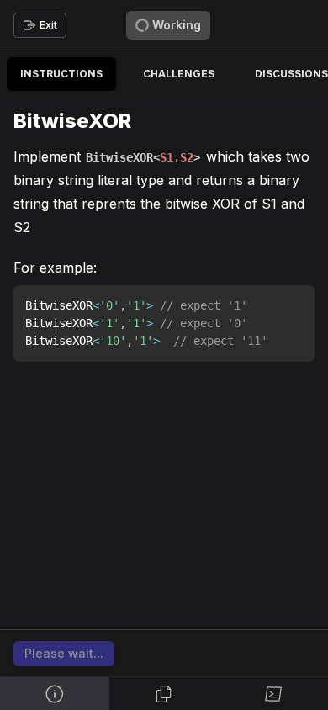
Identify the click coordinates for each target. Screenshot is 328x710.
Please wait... (63, 653)
